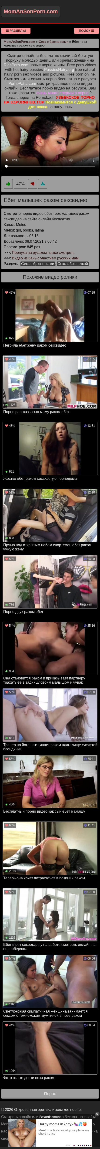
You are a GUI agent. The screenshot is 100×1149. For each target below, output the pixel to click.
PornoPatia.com (22, 83)
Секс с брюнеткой (72, 264)
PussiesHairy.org (59, 69)
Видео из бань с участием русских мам (45, 258)
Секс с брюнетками (37, 264)
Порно (50, 1093)
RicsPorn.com (16, 65)
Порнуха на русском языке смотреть (43, 253)
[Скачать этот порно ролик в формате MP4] (42, 184)
